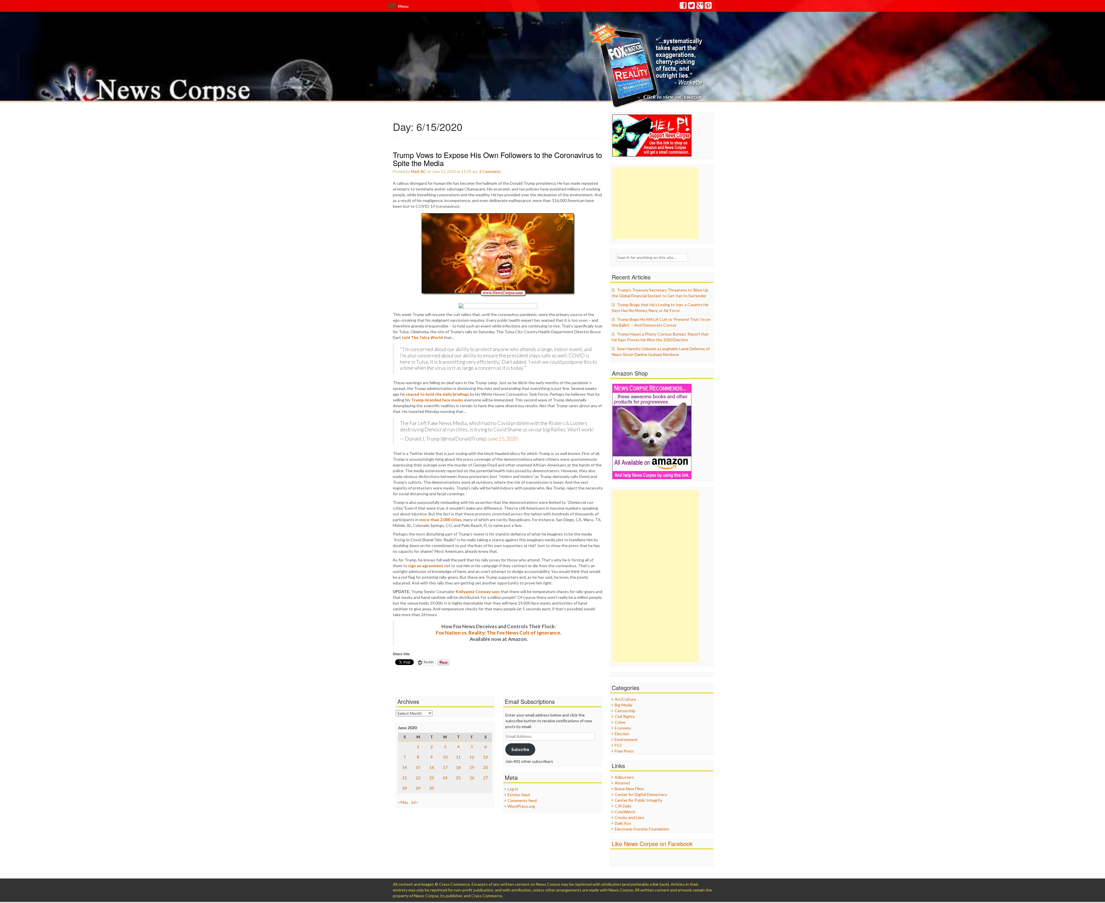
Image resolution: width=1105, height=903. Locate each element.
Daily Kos (623, 823)
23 (431, 777)
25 (458, 777)
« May (403, 802)
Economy (623, 727)
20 (485, 767)
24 (445, 777)
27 (485, 777)
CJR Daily (623, 805)
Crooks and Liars (629, 817)
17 (445, 767)
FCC (618, 745)
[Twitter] (692, 6)
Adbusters (624, 777)
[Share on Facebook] (498, 306)
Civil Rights (625, 716)
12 (472, 757)
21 (404, 777)
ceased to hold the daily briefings (437, 394)
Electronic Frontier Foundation (642, 828)
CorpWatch (625, 811)
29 (418, 788)
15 (418, 767)
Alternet (622, 782)
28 (404, 788)
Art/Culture (625, 699)
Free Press (624, 750)
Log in (513, 788)
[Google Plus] (700, 6)
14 (404, 767)
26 (472, 777)
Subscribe (520, 749)
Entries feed (519, 794)
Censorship (625, 710)
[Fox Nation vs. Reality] (647, 64)
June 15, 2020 (502, 439)
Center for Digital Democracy (641, 794)
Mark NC (418, 171)
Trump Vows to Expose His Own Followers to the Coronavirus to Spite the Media (497, 158)
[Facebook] (683, 6)
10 (445, 757)
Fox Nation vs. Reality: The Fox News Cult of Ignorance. (498, 633)
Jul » (414, 802)
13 (485, 757)
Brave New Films (629, 788)
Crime (620, 722)
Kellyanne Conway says (478, 591)
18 (458, 767)
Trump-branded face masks (437, 399)
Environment (626, 739)
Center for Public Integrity (638, 800)
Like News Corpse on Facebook (652, 843)
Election (622, 733)
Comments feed (522, 800)
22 (418, 777)
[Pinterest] (708, 6)
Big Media (623, 704)
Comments (491, 171)
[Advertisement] (655, 203)
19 (472, 767)
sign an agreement (425, 565)
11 (458, 757)
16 (431, 767)
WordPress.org (521, 806)
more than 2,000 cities (440, 519)
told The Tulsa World (422, 337)
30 (431, 788)
